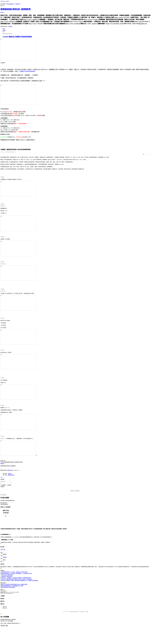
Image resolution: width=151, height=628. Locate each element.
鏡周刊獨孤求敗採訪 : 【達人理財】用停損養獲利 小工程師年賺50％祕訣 (16, 573)
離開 (7, 625)
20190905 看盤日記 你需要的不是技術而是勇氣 (17, 36)
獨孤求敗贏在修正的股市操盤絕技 (8, 587)
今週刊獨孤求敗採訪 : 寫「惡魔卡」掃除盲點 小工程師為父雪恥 (14, 572)
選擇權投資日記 (11, 474)
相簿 (4, 28)
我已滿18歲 (3, 625)
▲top (1, 477)
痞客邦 (9, 470)
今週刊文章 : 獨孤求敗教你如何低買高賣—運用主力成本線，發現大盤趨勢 (16, 579)
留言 (12, 470)
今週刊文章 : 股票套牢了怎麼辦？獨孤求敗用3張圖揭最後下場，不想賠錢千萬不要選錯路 (19, 580)
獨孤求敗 (2, 463)
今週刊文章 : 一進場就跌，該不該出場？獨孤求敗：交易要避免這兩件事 (16, 577)
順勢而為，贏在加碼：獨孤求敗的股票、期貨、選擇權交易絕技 (14, 584)
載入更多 (2, 479)
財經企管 (10, 473)
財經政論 (10, 26)
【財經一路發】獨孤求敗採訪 (7, 574)
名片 (4, 31)
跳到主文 (2, 12)
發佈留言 (2, 486)
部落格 (4, 30)
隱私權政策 (82, 611)
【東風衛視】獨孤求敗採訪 (6, 576)
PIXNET (66, 611)
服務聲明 (86, 611)
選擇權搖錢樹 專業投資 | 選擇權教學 (15, 9)
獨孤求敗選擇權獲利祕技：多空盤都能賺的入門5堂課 (12, 585)
